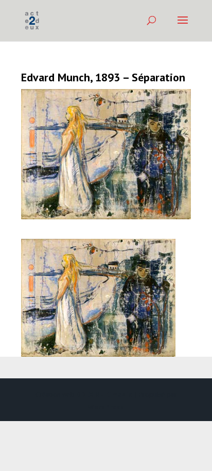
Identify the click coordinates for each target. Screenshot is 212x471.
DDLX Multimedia (104, 394)
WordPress (106, 407)
